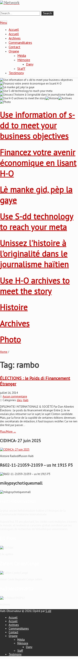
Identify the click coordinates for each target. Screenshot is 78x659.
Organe (14, 51)
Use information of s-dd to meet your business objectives (37, 125)
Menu (3, 22)
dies (19, 400)
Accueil (14, 29)
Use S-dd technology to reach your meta (36, 221)
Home (3, 352)
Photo (10, 339)
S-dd (48, 611)
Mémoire (23, 60)
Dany (29, 64)
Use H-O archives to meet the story (35, 285)
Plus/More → (8, 431)
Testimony (16, 73)
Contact (14, 47)
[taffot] (14, 449)
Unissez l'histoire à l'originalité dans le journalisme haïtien (34, 253)
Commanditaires (20, 42)
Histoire (14, 307)
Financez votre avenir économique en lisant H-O (38, 163)
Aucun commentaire (15, 396)
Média (21, 55)
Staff (21, 68)
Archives (15, 38)
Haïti (25, 400)
